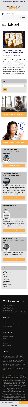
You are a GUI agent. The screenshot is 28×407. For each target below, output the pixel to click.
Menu (23, 17)
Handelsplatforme (10, 359)
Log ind (20, 6)
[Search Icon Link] (18, 8)
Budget (4, 357)
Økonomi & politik (11, 364)
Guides (4, 359)
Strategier (19, 367)
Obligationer (6, 279)
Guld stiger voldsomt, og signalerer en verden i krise (13, 51)
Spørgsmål (14, 367)
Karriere (16, 360)
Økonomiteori (6, 281)
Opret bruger (13, 8)
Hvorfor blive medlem (8, 326)
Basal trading (19, 356)
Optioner (5, 283)
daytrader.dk (6, 343)
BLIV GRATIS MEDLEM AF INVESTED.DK (14, 114)
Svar (23, 367)
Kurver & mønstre (12, 361)
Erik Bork (14, 55)
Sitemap (5, 338)
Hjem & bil (17, 359)
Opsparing (18, 364)
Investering (11, 360)
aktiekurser (5, 355)
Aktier (4, 271)
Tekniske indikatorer (7, 368)
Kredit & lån (21, 360)
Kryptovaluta (5, 361)
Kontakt (7, 6)
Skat (21, 365)
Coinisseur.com (6, 341)
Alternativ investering (13, 355)
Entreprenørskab (10, 357)
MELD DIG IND (14, 197)
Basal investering (11, 356)
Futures (5, 276)
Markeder (19, 361)
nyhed (12, 363)
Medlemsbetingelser (8, 336)
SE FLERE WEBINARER (14, 165)
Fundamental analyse (19, 357)
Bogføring (5, 274)
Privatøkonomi (11, 365)
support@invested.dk (19, 1)
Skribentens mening (7, 367)
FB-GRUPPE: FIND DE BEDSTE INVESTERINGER (14, 142)
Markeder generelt (7, 363)
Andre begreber (7, 273)
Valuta (4, 369)
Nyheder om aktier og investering (11, 323)
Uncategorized (19, 368)
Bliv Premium (14, 6)
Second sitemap (7, 345)
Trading (5, 286)
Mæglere (5, 278)
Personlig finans (7, 284)
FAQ (14, 3)
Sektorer (17, 365)
